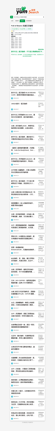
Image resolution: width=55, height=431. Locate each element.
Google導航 (22, 28)
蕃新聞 (17, 20)
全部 (12, 20)
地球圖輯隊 (29, 20)
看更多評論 (41, 49)
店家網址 (29, 28)
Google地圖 (15, 28)
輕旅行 (22, 20)
